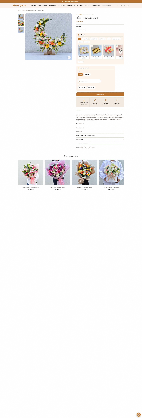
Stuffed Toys (102, 39)
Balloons (80, 42)
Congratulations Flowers (27, 10)
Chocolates (85, 39)
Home (19, 10)
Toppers (87, 42)
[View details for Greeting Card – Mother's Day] (117, 46)
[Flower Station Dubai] (19, 5)
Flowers (87, 5)
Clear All (80, 61)
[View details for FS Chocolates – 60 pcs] (92, 46)
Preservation (70, 5)
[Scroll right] (120, 52)
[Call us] (121, 5)
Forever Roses (52, 5)
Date (79, 77)
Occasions (79, 5)
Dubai (80, 74)
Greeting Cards (93, 39)
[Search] (117, 5)
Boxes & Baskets (42, 5)
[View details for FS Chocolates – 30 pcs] (79, 46)
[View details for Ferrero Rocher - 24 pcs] (104, 46)
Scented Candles (116, 39)
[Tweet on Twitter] (89, 147)
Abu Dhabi (87, 74)
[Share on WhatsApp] (81, 147)
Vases (109, 39)
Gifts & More (95, 5)
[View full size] (69, 57)
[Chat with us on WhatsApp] (139, 415)
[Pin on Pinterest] (93, 147)
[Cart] (128, 5)
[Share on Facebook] (85, 147)
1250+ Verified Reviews (88, 14)
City (79, 71)
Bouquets (33, 5)
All (79, 39)
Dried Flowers (61, 5)
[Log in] (124, 5)
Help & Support (106, 5)
